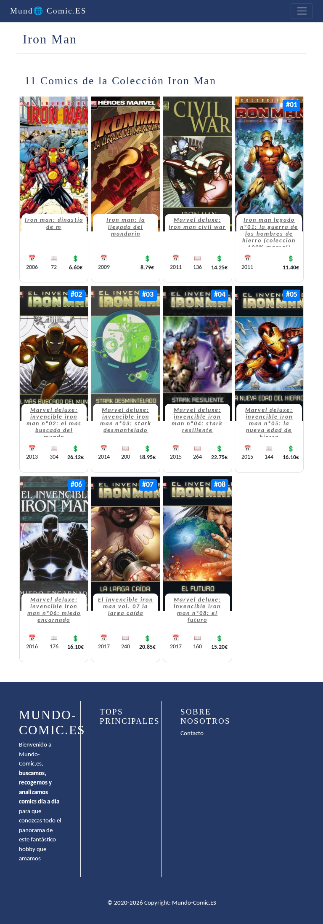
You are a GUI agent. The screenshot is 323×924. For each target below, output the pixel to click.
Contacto (192, 734)
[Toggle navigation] (302, 11)
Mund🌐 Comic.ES (48, 10)
